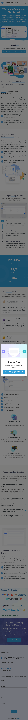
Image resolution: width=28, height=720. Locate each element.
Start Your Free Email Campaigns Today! (14, 371)
